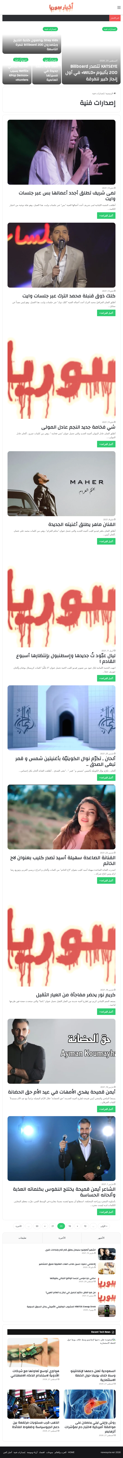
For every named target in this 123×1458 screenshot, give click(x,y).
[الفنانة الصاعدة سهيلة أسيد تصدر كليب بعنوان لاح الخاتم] (62, 817)
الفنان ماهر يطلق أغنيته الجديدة (81, 524)
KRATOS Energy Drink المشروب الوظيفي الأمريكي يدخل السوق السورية (61, 1307)
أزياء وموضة (32, 1452)
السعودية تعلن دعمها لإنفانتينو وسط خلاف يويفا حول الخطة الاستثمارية (93, 1375)
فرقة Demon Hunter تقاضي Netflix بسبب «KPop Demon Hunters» (18, 71)
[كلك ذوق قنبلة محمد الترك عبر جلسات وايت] (62, 255)
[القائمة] (119, 8)
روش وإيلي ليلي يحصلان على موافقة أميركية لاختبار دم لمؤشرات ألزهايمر (90, 1427)
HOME (71, 1452)
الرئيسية (110, 93)
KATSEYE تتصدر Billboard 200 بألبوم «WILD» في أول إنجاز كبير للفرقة (91, 72)
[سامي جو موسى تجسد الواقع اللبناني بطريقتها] (107, 1282)
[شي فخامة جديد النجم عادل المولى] (62, 369)
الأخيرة (19, 1226)
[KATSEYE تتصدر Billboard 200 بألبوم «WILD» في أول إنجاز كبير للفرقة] (91, 54)
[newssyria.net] (61, 7)
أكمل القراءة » (106, 215)
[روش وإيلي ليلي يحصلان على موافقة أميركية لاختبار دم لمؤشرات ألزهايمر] (90, 1404)
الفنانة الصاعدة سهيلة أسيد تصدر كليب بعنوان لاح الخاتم (62, 860)
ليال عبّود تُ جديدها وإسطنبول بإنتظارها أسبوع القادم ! (65, 658)
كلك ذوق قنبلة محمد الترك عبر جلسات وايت (68, 295)
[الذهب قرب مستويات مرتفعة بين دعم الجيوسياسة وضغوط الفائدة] (33, 1404)
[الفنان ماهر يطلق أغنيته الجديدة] (62, 483)
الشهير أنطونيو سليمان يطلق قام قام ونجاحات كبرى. (70, 1250)
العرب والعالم (60, 1452)
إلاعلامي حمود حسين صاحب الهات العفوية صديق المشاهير (67, 1264)
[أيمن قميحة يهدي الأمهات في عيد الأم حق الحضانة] (62, 1051)
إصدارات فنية (110, 29)
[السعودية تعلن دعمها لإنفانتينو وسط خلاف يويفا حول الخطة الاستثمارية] (90, 1352)
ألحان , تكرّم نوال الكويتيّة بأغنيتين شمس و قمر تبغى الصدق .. (65, 761)
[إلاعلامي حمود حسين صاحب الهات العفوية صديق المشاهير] (107, 1268)
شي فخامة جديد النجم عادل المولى (78, 427)
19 (70, 1226)
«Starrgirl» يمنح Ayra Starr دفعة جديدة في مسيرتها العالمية (46, 71)
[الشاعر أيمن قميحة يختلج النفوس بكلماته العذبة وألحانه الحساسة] (62, 1148)
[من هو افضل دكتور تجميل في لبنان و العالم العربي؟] (107, 1297)
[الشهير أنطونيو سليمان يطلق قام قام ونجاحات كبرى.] (107, 1254)
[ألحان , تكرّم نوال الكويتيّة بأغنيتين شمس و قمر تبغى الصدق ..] (62, 717)
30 (37, 1226)
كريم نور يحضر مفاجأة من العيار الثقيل (75, 994)
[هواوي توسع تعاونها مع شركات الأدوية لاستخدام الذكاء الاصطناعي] (33, 1352)
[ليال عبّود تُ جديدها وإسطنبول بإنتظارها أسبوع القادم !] (62, 597)
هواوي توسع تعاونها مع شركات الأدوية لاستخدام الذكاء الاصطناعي (35, 1373)
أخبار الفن (7, 1452)
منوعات (49, 1452)
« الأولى (103, 1226)
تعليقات (22, 1237)
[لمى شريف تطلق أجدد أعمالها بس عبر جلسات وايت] (62, 152)
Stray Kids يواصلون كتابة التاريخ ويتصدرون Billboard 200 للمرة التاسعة (35, 44)
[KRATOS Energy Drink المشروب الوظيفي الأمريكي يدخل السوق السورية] (107, 1311)
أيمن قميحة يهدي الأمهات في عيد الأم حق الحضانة (61, 1092)
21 (53, 1226)
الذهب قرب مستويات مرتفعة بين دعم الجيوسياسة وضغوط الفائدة (35, 1425)
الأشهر (101, 1237)
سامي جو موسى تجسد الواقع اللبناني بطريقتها (73, 1278)
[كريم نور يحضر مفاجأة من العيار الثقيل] (62, 937)
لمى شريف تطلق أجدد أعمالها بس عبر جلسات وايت (67, 195)
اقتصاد (42, 1452)
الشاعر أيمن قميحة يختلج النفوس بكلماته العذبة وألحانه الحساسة (64, 1192)
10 (85, 1226)
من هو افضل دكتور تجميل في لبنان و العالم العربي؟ (71, 1292)
